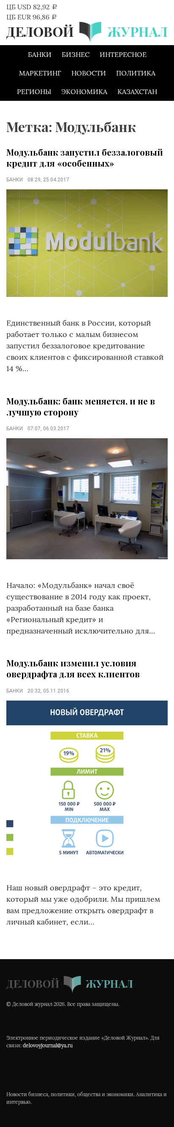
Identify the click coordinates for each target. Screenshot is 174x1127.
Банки (40, 54)
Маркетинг (40, 73)
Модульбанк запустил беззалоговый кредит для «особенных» (84, 157)
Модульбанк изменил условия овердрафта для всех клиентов (73, 668)
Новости (88, 73)
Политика (135, 73)
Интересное (123, 54)
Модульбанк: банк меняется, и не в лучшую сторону (80, 406)
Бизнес (76, 54)
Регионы (34, 91)
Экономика (84, 91)
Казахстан (137, 91)
